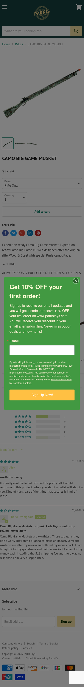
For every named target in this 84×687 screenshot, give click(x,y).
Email (14, 341)
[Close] (75, 281)
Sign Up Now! (42, 395)
